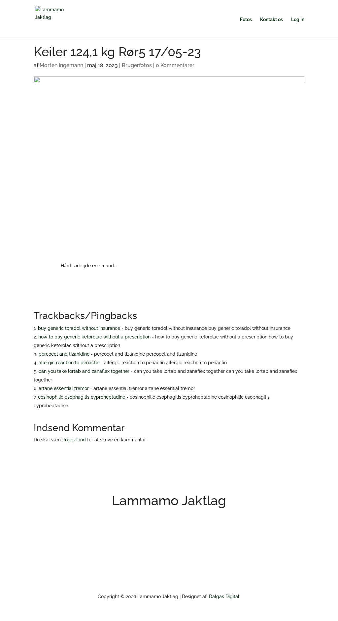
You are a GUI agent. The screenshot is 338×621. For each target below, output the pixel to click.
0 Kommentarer (175, 65)
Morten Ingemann (61, 65)
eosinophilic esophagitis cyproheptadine (81, 397)
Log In (297, 19)
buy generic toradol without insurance (79, 328)
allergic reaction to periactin (69, 362)
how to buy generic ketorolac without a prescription (94, 336)
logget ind (75, 439)
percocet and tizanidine (64, 354)
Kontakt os (271, 19)
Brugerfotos (137, 65)
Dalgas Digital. (224, 596)
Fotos (246, 19)
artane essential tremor (64, 388)
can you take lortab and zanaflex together (84, 371)
